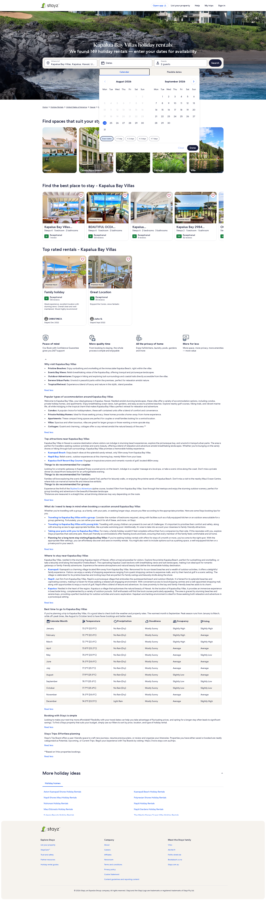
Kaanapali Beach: (57, 452)
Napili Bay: (54, 456)
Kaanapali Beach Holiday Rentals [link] (149, 791)
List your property (180, 5)
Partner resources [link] (48, 859)
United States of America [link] (76, 107)
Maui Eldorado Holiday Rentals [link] (58, 809)
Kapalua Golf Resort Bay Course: (66, 460)
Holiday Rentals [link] (56, 107)
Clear (181, 147)
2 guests (165, 64)
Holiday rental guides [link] (49, 864)
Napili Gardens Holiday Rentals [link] (148, 809)
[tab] (124, 72)
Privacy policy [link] (110, 869)
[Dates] (125, 63)
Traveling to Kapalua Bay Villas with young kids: (73, 524)
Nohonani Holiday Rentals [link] (56, 803)
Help (197, 5)
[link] (81, 195)
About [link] (106, 845)
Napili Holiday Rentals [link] (144, 803)
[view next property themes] (223, 150)
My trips (209, 5)
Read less (48, 390)
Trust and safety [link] (47, 854)
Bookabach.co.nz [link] (175, 859)
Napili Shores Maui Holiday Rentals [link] (60, 797)
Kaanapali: (54, 569)
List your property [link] (48, 845)
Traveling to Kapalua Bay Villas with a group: (72, 517)
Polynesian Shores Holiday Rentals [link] (150, 797)
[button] (136, 96)
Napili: (51, 579)
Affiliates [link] (107, 854)
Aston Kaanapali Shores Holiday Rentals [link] (62, 791)
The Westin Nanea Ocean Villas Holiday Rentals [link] (156, 815)
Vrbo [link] (170, 845)
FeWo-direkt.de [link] (174, 854)
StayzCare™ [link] (45, 850)
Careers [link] (107, 850)
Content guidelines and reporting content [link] (121, 879)
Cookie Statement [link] (111, 874)
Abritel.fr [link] (171, 850)
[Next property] (219, 216)
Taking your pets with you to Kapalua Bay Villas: (74, 531)
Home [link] (45, 107)
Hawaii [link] (92, 107)
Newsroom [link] (108, 859)
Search (215, 62)
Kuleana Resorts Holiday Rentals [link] (59, 815)
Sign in (221, 5)
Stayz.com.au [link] (173, 864)
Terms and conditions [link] (113, 864)
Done (193, 147)
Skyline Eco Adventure (81, 488)
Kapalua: (53, 588)
